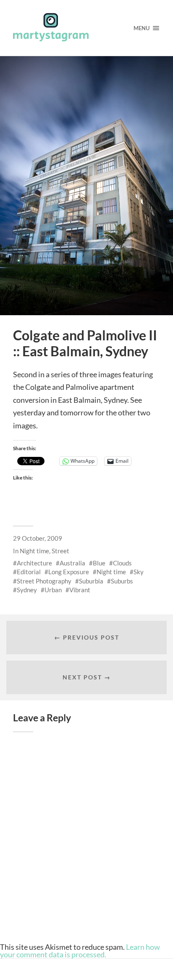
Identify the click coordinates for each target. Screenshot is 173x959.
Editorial (29, 571)
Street (60, 551)
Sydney (27, 590)
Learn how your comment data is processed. (80, 950)
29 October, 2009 (37, 538)
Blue (99, 563)
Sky (139, 571)
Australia (72, 563)
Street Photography (44, 581)
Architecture (34, 563)
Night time (34, 551)
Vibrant (79, 590)
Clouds (122, 563)
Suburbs (122, 581)
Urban (53, 590)
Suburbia (91, 581)
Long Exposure (68, 571)
